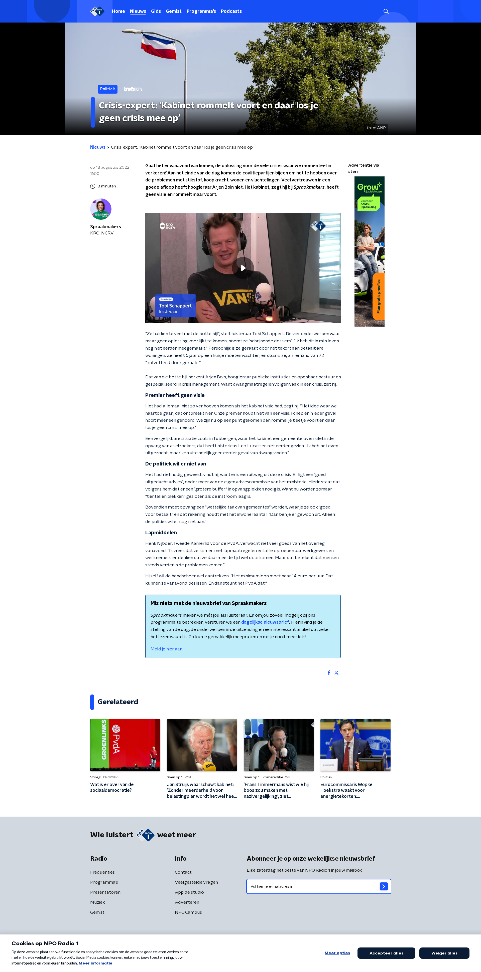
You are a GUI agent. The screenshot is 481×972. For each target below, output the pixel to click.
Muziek (97, 902)
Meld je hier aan (166, 649)
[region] (243, 268)
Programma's (201, 11)
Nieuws (138, 11)
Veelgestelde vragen (196, 882)
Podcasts (231, 11)
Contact (183, 872)
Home (118, 11)
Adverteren (187, 902)
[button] (386, 11)
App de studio (189, 892)
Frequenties (102, 872)
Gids (156, 11)
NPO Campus (188, 912)
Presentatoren (105, 892)
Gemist (174, 11)
